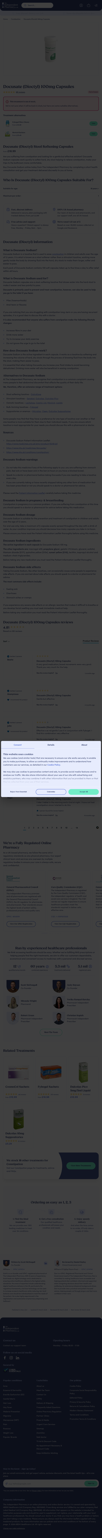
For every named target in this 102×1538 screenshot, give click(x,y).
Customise (51, 792)
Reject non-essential (18, 792)
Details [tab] (51, 744)
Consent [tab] (18, 744)
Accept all (84, 792)
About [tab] (84, 744)
